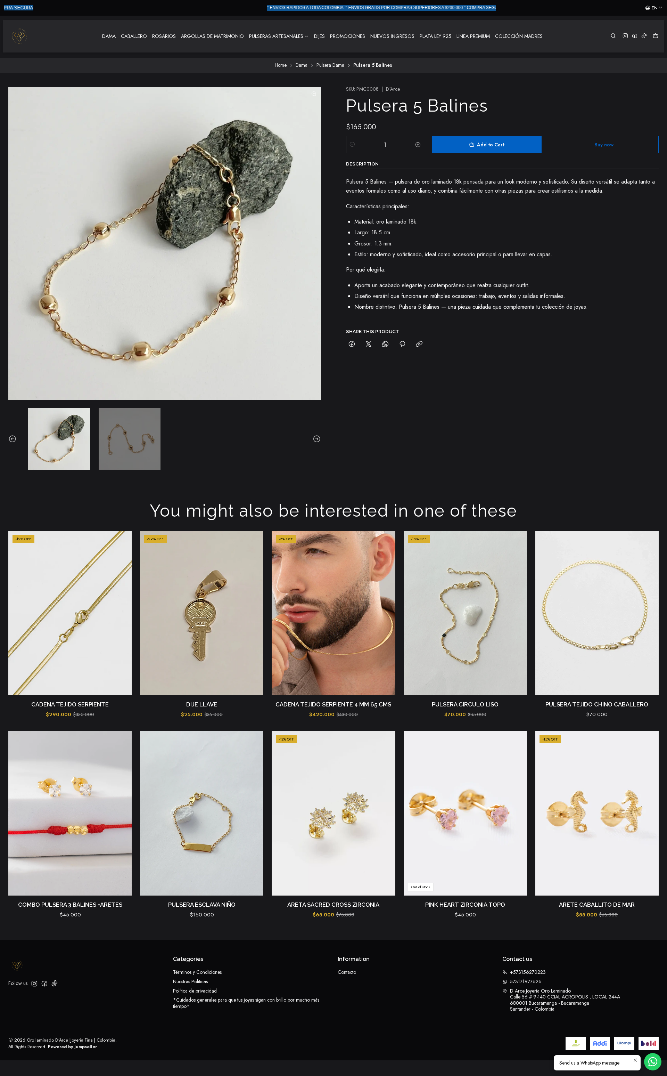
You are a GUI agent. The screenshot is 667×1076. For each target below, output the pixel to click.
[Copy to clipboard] (419, 344)
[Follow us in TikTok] (644, 36)
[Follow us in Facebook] (635, 36)
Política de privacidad (195, 990)
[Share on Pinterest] (402, 344)
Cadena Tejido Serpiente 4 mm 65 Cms (333, 704)
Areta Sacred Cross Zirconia (333, 904)
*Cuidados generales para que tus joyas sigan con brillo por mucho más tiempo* (246, 1003)
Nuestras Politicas (190, 981)
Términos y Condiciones (197, 972)
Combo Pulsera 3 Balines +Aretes (70, 904)
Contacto (347, 972)
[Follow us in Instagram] (625, 36)
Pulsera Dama (330, 65)
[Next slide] (316, 439)
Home (281, 65)
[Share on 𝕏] (368, 344)
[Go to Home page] (19, 36)
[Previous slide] (13, 439)
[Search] (613, 36)
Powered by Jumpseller (72, 1046)
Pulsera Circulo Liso (465, 704)
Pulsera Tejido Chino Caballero (596, 704)
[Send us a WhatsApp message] (652, 1061)
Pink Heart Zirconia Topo (465, 904)
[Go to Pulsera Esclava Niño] (201, 813)
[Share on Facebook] (351, 344)
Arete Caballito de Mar (597, 904)
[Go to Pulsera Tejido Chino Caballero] (597, 613)
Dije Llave (201, 704)
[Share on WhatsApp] (385, 344)
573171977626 (526, 981)
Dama (301, 65)
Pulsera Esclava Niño (202, 904)
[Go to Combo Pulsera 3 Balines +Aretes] (70, 813)
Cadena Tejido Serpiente (70, 704)
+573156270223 (528, 972)
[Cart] (655, 36)
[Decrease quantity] (352, 144)
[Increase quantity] (418, 144)
